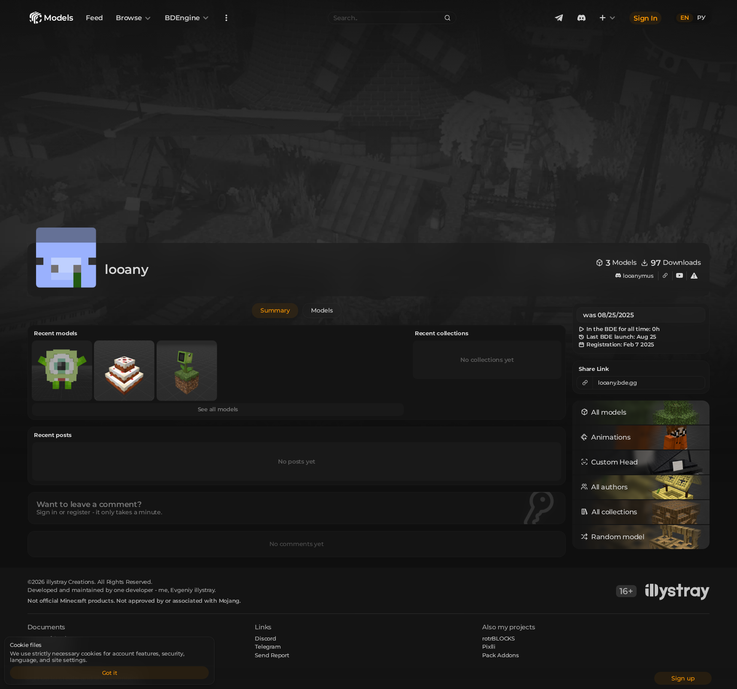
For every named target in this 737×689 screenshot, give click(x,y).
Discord (265, 638)
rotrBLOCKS (498, 638)
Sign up (683, 678)
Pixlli (488, 646)
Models (322, 310)
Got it (109, 672)
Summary (275, 310)
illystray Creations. (71, 581)
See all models (218, 409)
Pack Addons (500, 655)
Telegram (268, 646)
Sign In (645, 18)
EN (684, 17)
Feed (94, 18)
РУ (701, 17)
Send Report (272, 655)
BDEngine (182, 18)
